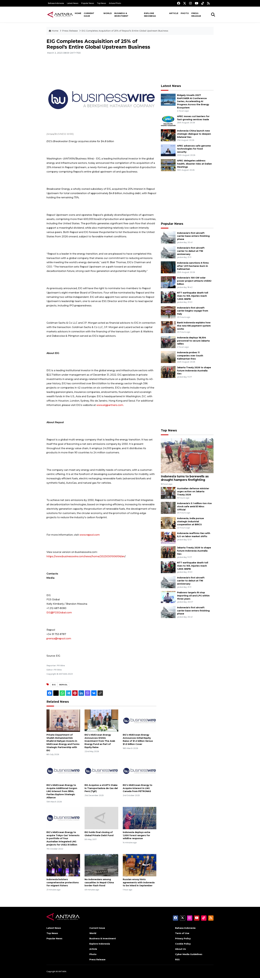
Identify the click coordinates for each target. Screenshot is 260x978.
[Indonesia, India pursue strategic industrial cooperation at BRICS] (168, 522)
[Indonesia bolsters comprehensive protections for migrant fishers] (63, 865)
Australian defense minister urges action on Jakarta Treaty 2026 (193, 491)
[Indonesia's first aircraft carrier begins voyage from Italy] (168, 312)
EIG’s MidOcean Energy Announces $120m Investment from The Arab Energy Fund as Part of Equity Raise (100, 741)
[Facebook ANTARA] (178, 3)
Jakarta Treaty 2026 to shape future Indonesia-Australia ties (194, 370)
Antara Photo (115, 3)
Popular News (87, 3)
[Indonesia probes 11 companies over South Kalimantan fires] (168, 356)
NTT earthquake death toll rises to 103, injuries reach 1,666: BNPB (192, 295)
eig (54, 685)
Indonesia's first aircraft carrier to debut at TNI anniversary (190, 250)
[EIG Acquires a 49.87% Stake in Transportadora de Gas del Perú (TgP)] (101, 770)
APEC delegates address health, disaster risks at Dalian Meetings (194, 163)
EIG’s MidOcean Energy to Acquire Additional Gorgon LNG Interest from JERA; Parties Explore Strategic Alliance (61, 791)
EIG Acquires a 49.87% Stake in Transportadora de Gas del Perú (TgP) (101, 788)
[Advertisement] (187, 59)
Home (78, 13)
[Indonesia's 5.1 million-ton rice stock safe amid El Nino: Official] (168, 507)
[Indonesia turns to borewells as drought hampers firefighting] (187, 455)
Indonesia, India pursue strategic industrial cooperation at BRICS (190, 521)
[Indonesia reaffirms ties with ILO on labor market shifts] (168, 537)
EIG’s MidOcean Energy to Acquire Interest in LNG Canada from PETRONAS (137, 788)
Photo (185, 13)
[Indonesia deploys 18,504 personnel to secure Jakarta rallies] (168, 341)
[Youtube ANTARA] (196, 3)
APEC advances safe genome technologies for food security (194, 148)
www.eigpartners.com (109, 405)
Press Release (196, 14)
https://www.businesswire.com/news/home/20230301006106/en (85, 556)
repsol (63, 685)
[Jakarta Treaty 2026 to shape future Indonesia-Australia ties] (168, 371)
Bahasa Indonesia (56, 3)
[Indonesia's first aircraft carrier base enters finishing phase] (168, 237)
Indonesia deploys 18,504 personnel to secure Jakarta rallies (193, 340)
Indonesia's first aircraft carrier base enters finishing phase (193, 236)
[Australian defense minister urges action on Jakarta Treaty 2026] (168, 492)
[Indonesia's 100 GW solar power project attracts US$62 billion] (168, 282)
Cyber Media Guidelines (188, 954)
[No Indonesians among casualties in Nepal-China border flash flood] (101, 865)
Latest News (72, 3)
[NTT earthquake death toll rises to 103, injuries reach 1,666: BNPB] (168, 297)
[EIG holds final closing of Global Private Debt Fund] (101, 817)
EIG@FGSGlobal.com (59, 612)
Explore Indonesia (150, 14)
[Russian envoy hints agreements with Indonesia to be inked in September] (139, 865)
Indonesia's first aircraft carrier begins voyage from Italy (192, 310)
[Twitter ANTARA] (184, 3)
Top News (101, 3)
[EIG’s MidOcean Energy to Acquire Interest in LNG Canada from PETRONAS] (139, 770)
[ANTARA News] (60, 14)
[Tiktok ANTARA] (202, 3)
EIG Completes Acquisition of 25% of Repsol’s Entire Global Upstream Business (125, 30)
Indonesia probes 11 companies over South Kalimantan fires (190, 355)
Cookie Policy (183, 943)
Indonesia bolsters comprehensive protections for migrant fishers (62, 882)
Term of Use (182, 933)
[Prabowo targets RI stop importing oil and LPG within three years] (168, 596)
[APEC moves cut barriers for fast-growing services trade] (168, 120)
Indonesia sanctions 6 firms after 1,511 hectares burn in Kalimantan (193, 266)
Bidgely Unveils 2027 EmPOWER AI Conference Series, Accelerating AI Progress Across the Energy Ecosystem (193, 101)
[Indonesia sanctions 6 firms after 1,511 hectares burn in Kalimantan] (168, 267)
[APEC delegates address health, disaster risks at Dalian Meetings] (168, 164)
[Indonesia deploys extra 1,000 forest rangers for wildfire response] (139, 817)
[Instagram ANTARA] (190, 3)
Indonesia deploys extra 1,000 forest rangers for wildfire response (136, 835)
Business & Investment (121, 14)
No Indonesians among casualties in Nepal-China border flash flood (99, 882)
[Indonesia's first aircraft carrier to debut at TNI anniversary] (168, 252)
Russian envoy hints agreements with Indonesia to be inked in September (139, 882)
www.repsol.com (89, 534)
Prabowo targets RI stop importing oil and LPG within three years (193, 595)
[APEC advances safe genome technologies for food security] (168, 150)
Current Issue (89, 14)
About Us (180, 949)
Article (173, 13)
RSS (177, 959)
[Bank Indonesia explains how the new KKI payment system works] (168, 326)
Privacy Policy (183, 938)
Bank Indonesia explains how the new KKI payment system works (194, 325)
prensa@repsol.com (58, 638)
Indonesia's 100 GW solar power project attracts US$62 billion (194, 280)
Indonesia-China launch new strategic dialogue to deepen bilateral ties (194, 133)
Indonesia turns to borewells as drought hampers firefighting (185, 478)
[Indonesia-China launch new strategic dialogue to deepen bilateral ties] (168, 135)
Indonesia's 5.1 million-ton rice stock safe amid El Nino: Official (194, 506)
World (107, 13)
